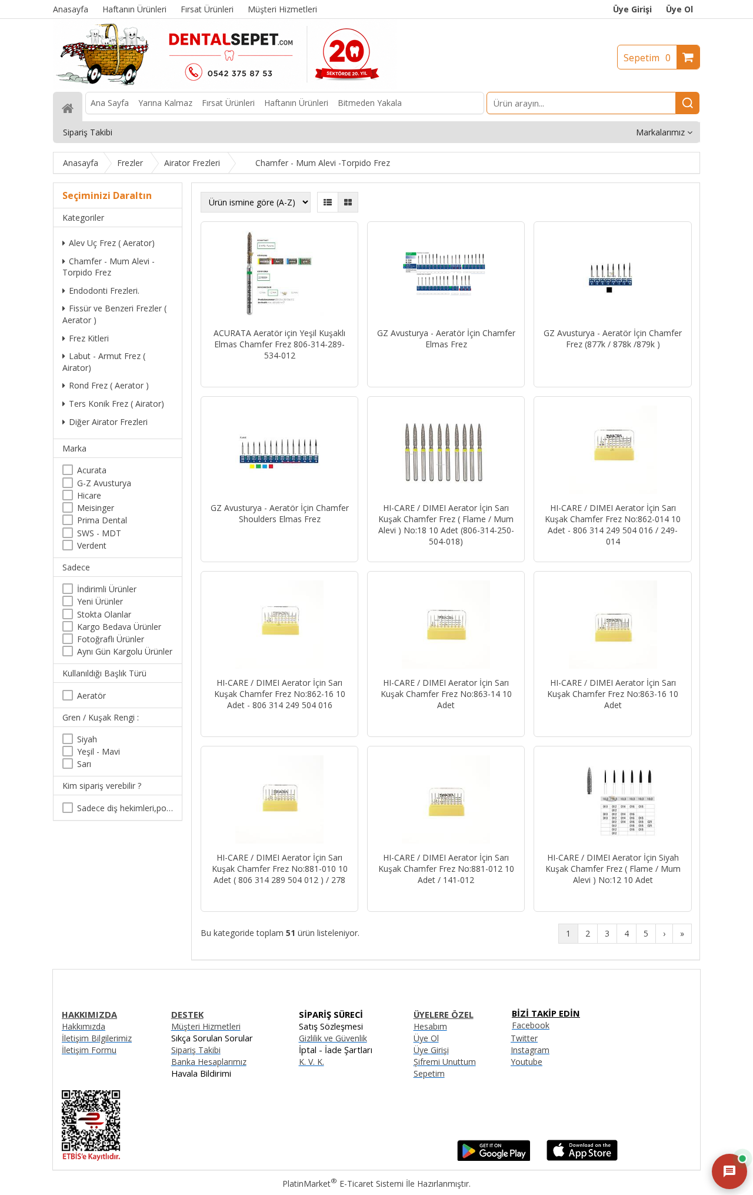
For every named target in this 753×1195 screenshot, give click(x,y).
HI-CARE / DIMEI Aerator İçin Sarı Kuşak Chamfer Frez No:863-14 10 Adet (446, 694)
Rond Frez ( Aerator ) (109, 385)
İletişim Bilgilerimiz (97, 1038)
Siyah (87, 739)
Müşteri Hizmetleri (206, 1026)
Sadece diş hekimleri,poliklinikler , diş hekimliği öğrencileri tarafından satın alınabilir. (125, 808)
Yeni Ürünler (100, 601)
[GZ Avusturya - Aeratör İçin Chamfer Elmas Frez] (445, 276)
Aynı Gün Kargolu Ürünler (124, 651)
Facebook (530, 1025)
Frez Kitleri (89, 338)
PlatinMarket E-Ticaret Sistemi (343, 1183)
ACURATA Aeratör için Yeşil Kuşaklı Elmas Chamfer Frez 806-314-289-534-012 (279, 344)
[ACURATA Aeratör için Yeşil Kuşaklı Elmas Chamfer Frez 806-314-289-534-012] (279, 276)
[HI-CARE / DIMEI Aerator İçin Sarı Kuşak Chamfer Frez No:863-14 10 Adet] (445, 625)
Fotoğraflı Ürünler (110, 639)
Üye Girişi (632, 9)
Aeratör (91, 695)
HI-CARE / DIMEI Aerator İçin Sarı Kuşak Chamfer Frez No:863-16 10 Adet (612, 694)
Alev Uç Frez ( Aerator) (112, 242)
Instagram (530, 1049)
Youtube (526, 1061)
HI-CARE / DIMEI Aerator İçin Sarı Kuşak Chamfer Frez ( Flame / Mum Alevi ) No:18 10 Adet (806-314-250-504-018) (446, 524)
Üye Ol (679, 9)
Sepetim (647, 57)
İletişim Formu (89, 1049)
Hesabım (430, 1026)
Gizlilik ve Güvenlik (333, 1038)
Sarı (84, 763)
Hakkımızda (83, 1026)
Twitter (524, 1038)
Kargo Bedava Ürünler (119, 626)
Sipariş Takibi (196, 1049)
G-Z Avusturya (104, 483)
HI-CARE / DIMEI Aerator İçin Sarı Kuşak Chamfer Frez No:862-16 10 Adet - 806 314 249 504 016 (279, 694)
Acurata (91, 470)
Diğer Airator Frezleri (108, 421)
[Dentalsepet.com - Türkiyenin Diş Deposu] (225, 86)
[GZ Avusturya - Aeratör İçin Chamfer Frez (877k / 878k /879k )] (612, 276)
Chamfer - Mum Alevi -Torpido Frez (108, 266)
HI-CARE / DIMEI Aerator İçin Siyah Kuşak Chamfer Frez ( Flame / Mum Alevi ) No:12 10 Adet (613, 868)
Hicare (89, 495)
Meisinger (95, 507)
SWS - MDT (99, 533)
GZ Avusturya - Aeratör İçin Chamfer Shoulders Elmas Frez (280, 513)
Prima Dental (102, 520)
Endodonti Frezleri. (104, 290)
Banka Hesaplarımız (208, 1061)
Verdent (91, 545)
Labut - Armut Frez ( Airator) (103, 361)
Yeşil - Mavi (98, 751)
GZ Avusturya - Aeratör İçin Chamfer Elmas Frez (446, 338)
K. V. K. (311, 1061)
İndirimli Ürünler (106, 589)
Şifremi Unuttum (445, 1061)
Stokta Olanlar (104, 614)
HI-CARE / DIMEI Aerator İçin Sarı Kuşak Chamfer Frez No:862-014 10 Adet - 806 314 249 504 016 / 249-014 (613, 524)
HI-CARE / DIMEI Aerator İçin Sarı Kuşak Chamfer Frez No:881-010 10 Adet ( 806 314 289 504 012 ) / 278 (280, 868)
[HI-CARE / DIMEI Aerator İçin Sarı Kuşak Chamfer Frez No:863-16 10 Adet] (612, 625)
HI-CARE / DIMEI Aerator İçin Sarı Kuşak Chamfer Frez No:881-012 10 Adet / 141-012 (446, 868)
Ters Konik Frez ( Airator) (116, 403)
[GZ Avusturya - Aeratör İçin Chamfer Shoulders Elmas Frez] (279, 451)
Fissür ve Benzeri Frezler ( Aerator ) (114, 314)
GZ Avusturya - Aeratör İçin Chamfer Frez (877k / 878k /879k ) (613, 338)
